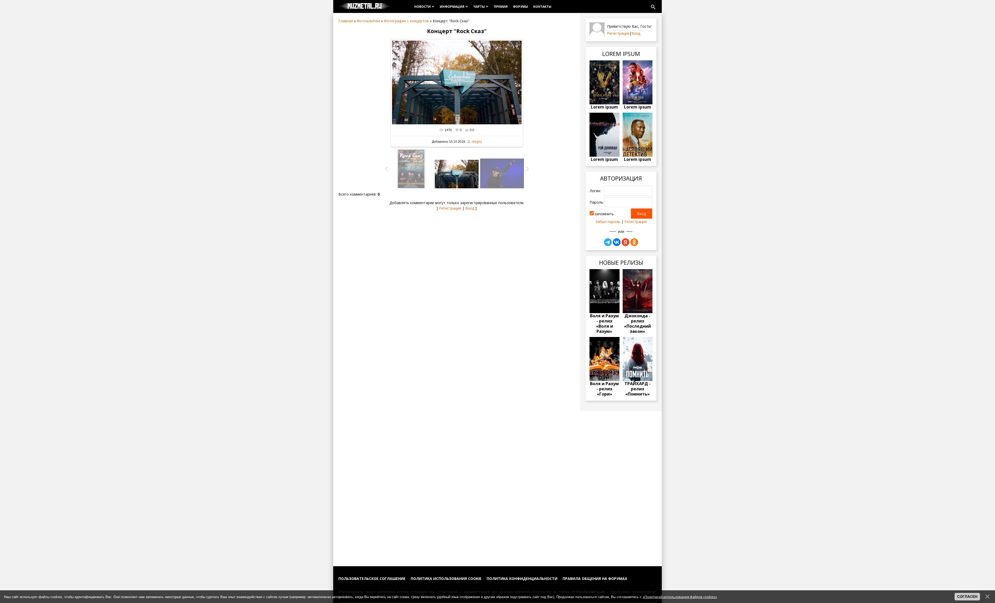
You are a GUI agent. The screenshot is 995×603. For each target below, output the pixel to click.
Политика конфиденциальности (522, 578)
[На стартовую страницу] (364, 6)
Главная (345, 20)
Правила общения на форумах (595, 578)
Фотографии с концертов (406, 20)
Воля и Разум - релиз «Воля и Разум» (604, 323)
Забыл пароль (607, 221)
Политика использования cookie (446, 578)
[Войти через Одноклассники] (634, 242)
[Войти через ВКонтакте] (617, 242)
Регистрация (450, 208)
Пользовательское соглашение (372, 578)
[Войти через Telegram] (608, 242)
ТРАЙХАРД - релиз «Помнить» (637, 389)
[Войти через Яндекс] (625, 242)
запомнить (604, 213)
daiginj (477, 141)
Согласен (967, 596)
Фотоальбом (368, 20)
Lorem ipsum (604, 107)
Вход (469, 208)
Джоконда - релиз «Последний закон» (637, 323)
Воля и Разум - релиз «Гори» (604, 389)
